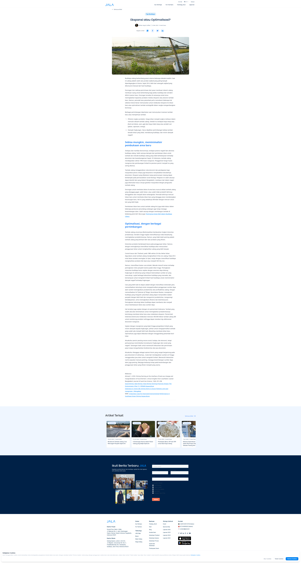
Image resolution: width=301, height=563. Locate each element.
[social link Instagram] (185, 533)
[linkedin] (162, 31)
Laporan (191, 5)
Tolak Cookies (279, 559)
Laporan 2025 (166, 532)
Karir (150, 527)
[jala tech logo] (109, 5)
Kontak (180, 2)
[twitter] (157, 31)
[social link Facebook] (179, 533)
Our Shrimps (158, 5)
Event (164, 524)
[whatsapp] (147, 31)
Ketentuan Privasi (154, 541)
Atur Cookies (267, 559)
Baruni (137, 536)
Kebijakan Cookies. (196, 555)
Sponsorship (166, 527)
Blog (150, 529)
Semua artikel (118, 9)
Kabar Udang (138, 539)
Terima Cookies (292, 559)
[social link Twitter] (181, 533)
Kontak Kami (152, 532)
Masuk (192, 2)
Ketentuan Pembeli (154, 535)
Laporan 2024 (166, 535)
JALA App (138, 533)
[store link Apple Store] (184, 538)
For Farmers (169, 5)
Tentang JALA (181, 5)
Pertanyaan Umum (154, 548)
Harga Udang (138, 542)
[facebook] (152, 31)
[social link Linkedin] (183, 533)
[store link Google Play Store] (184, 543)
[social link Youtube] (190, 533)
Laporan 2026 (166, 529)
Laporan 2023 (166, 538)
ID (186, 2)
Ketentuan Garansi (154, 538)
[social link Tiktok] (187, 533)
